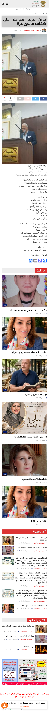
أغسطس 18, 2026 (41, 356)
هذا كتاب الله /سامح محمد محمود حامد (27, 310)
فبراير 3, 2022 (14, 649)
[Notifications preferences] (4, 705)
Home (45, 13)
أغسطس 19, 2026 (41, 313)
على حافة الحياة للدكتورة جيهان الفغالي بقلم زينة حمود (31, 539)
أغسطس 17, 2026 (41, 398)
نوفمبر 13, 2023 (13, 30)
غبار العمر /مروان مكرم (36, 394)
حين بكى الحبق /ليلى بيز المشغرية (30, 437)
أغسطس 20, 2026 (26, 543)
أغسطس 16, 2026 (41, 440)
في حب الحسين (28, 646)
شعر (35, 13)
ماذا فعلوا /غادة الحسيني (34, 479)
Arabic (7, 709)
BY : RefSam (25, 707)
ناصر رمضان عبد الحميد (31, 30)
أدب (40, 13)
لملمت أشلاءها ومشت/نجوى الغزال (29, 352)
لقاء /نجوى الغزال (38, 521)
